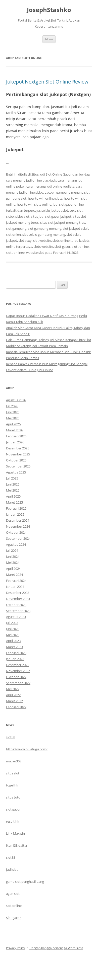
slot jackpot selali (75, 228)
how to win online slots (45, 198)
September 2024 (18, 538)
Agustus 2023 (16, 616)
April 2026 (13, 424)
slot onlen (13, 234)
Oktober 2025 (16, 460)
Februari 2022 (16, 707)
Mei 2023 (12, 634)
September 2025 (18, 466)
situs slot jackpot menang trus (62, 222)
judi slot (12, 869)
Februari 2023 (16, 653)
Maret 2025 (14, 502)
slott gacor (62, 246)
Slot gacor (13, 917)
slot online (14, 905)
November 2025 (18, 454)
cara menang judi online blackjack (31, 180)
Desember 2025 (17, 448)
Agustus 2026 (16, 400)
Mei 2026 (12, 418)
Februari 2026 (16, 436)
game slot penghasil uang (25, 881)
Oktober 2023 (16, 604)
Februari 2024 (16, 580)
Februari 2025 (16, 508)
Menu (49, 39)
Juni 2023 (12, 628)
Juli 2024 (12, 550)
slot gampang (16, 228)
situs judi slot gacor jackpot (51, 216)
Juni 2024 (12, 556)
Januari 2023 (15, 659)
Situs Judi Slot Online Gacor (51, 174)
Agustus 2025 (16, 472)
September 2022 (18, 683)
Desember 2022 (17, 665)
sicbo (10, 216)
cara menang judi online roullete (50, 186)
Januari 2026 (15, 442)
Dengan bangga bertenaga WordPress (56, 948)
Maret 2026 (14, 430)
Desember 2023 (17, 592)
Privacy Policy (15, 948)
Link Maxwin (15, 833)
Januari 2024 (15, 586)
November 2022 (18, 671)
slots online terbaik (67, 240)
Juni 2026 (12, 412)
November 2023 (18, 598)
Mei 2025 (12, 490)
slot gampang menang (44, 228)
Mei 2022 (12, 689)
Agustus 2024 (16, 544)
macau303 (13, 761)
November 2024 (18, 526)
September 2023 (18, 610)
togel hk (12, 785)
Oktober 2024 (16, 532)
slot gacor (13, 809)
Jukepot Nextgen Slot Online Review (47, 81)
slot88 (10, 737)
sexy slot (76, 210)
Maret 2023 (14, 647)
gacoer (50, 192)
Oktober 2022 (16, 677)
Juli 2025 (12, 478)
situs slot (12, 773)
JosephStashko (49, 10)
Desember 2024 (17, 520)
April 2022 (13, 695)
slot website (42, 240)
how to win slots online (34, 204)
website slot (35, 252)
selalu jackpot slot (54, 210)
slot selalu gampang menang (43, 234)
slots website (43, 246)
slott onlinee (15, 252)
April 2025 (13, 496)
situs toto (13, 797)
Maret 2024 (14, 574)
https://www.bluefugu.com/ (26, 749)
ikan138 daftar (16, 845)
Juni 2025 (12, 484)
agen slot (13, 893)
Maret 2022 (14, 701)
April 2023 (13, 641)
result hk (12, 821)
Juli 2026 (12, 406)
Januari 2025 (15, 514)
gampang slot (16, 198)
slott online (80, 246)
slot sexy (25, 240)
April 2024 (13, 568)
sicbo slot (22, 216)
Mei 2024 (12, 562)
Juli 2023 (12, 622)
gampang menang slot (73, 192)
